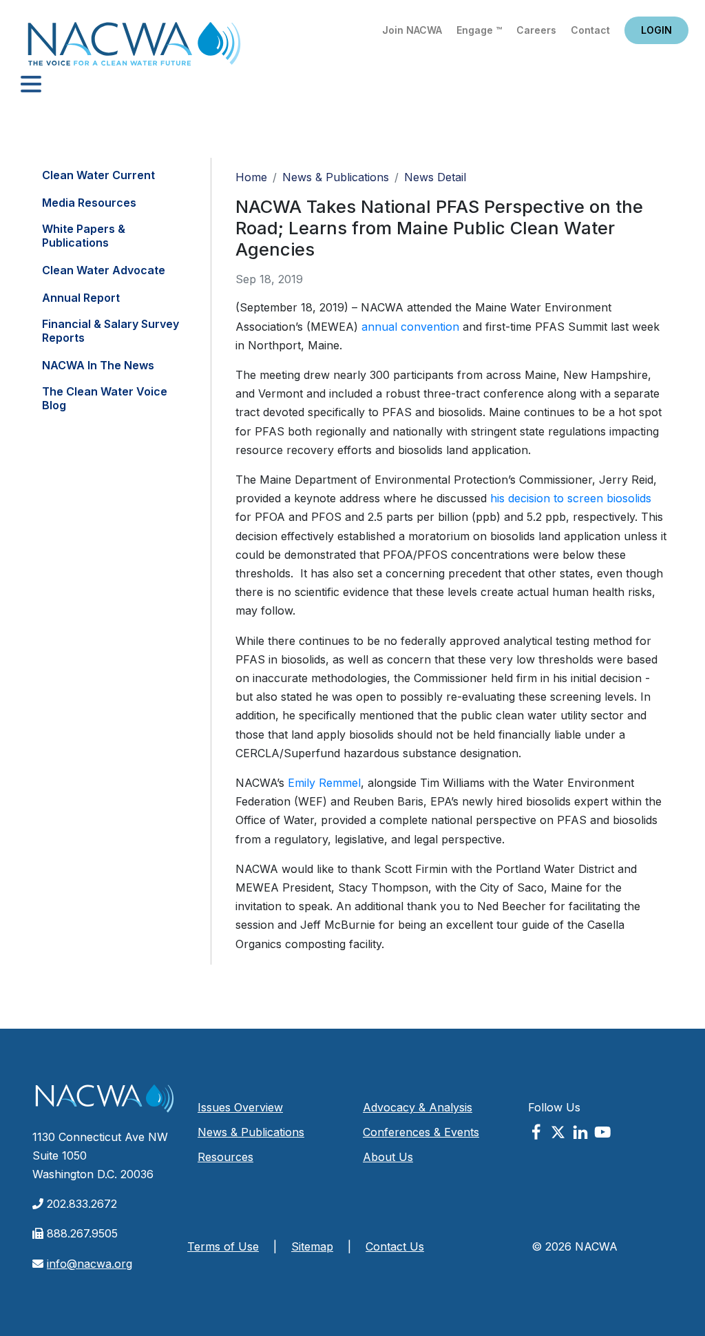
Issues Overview (240, 1107)
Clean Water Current (98, 175)
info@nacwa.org (89, 1264)
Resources (225, 1157)
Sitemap (312, 1246)
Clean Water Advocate (103, 270)
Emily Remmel (324, 783)
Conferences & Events (421, 1132)
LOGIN (656, 30)
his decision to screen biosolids (570, 498)
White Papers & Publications (83, 235)
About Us (388, 1157)
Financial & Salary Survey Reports (110, 331)
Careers (536, 30)
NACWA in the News (98, 365)
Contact (590, 30)
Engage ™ (479, 30)
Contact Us (395, 1246)
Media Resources (89, 202)
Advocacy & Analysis (417, 1107)
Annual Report (81, 298)
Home (134, 48)
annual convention (410, 326)
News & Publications (335, 177)
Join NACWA (412, 30)
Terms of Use (223, 1246)
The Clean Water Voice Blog (104, 398)
